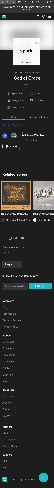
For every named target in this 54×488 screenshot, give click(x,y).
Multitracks (8, 341)
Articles (6, 402)
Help (5, 460)
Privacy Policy (10, 326)
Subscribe (40, 286)
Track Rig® (8, 361)
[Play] (4, 135)
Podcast (6, 409)
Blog (4, 307)
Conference (8, 396)
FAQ (4, 467)
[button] (5, 135)
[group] (11, 146)
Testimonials (9, 313)
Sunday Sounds (10, 446)
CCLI (5, 432)
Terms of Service (11, 320)
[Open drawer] (50, 16)
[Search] (44, 16)
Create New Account (13, 247)
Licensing (7, 374)
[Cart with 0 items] (38, 16)
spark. (27, 84)
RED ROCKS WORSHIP (27, 72)
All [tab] (15, 116)
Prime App (8, 348)
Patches (6, 368)
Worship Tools (10, 439)
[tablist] (27, 117)
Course (6, 415)
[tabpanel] (27, 139)
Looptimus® (8, 354)
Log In (5, 252)
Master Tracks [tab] (40, 117)
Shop (5, 381)
